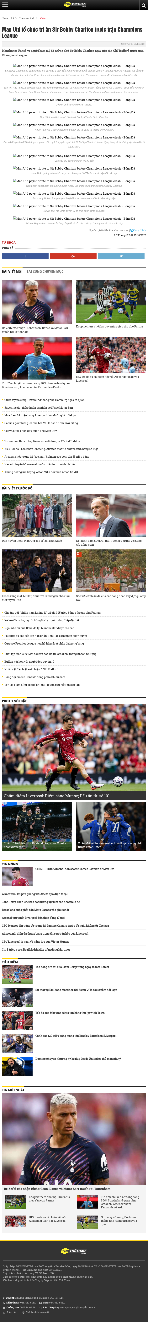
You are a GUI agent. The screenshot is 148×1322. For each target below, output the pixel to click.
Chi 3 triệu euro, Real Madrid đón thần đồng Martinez (36, 949)
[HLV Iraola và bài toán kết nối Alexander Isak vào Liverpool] (111, 355)
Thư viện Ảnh (26, 18)
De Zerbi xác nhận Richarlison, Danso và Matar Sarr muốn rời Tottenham (35, 330)
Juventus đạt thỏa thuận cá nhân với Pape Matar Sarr (38, 407)
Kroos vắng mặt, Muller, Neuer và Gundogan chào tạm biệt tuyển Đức (36, 598)
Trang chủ (8, 18)
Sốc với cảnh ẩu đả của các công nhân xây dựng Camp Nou (111, 598)
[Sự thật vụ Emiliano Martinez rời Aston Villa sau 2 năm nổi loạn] (17, 997)
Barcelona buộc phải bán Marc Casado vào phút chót (35, 910)
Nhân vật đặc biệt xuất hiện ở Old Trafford (31, 669)
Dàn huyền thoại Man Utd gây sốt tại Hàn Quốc (32, 540)
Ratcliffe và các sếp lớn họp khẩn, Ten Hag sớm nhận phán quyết (45, 636)
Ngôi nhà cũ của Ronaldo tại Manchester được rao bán (39, 628)
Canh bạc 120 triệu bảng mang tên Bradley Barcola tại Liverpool (75, 1036)
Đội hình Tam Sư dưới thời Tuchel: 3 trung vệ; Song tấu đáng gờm (109, 542)
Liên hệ (11, 1312)
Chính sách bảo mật (37, 1312)
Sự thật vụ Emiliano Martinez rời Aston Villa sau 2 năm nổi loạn (76, 990)
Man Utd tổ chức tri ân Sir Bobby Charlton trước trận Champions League (72, 32)
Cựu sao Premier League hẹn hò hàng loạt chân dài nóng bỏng (44, 643)
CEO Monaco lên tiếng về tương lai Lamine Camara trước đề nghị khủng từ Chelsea (55, 925)
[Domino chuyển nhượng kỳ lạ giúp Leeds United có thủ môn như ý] (17, 1066)
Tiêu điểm (10, 962)
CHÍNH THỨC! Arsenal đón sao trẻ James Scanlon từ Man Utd (74, 869)
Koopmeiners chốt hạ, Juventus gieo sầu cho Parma (109, 326)
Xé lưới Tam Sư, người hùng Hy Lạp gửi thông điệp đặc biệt (42, 620)
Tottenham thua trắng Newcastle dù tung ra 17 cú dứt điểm (42, 441)
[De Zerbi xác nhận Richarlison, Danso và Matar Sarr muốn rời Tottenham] (37, 302)
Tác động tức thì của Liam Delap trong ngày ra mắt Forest (72, 967)
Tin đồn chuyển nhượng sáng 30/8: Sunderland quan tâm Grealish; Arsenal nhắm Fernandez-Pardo (36, 385)
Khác (42, 18)
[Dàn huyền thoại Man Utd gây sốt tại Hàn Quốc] (37, 515)
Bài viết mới (12, 271)
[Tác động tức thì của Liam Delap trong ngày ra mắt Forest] (17, 974)
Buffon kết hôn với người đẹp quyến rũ (29, 661)
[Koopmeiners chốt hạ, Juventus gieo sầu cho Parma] (111, 301)
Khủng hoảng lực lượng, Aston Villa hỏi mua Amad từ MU (41, 472)
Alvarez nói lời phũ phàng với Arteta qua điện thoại (35, 894)
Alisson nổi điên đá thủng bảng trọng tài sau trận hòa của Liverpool (45, 933)
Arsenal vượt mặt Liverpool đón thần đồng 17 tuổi (33, 918)
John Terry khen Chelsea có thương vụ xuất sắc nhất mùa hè (41, 902)
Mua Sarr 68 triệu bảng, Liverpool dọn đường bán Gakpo (40, 415)
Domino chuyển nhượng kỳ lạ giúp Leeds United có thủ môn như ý (78, 1058)
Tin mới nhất (13, 1090)
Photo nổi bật (14, 701)
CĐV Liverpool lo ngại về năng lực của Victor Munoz (35, 941)
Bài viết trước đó (17, 488)
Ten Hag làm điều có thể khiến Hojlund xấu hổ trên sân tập (42, 685)
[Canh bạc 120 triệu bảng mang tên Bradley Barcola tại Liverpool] (17, 1043)
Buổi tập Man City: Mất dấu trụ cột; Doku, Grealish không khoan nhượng (50, 654)
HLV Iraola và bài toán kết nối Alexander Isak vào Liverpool (107, 378)
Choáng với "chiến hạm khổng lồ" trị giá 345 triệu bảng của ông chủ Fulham (52, 612)
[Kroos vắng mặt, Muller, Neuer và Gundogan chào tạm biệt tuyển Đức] (37, 570)
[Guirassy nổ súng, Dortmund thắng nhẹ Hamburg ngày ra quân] (87, 1222)
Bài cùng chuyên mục (44, 271)
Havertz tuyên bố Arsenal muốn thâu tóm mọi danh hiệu (40, 464)
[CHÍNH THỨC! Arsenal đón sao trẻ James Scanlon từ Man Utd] (17, 876)
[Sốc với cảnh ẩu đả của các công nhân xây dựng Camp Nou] (111, 570)
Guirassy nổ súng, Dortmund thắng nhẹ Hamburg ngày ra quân (44, 400)
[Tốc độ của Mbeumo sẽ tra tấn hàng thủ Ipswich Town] (17, 1020)
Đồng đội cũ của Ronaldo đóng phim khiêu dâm (34, 677)
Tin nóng (10, 864)
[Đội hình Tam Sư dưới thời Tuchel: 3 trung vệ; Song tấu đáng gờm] (111, 515)
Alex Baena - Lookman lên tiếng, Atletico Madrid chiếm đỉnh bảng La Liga (51, 449)
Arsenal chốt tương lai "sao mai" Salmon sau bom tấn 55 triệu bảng (46, 456)
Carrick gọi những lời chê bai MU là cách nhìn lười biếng (41, 423)
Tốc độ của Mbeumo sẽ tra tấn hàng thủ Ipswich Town (70, 1013)
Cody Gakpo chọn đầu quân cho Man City (30, 431)
